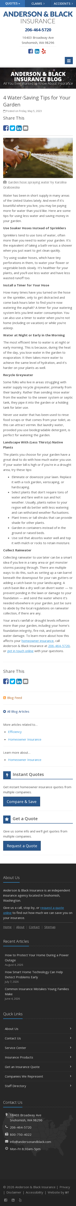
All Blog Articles (18, 711)
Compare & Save (22, 801)
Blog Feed (14, 697)
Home (7, 927)
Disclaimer (13, 1192)
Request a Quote (22, 845)
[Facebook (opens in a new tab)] (30, 51)
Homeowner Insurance (24, 739)
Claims (37, 3)
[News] (28, 1200)
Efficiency (15, 732)
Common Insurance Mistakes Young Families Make (37, 993)
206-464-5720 (59, 646)
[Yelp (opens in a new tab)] (43, 51)
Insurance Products (19, 1057)
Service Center (15, 1048)
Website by (58, 1192)
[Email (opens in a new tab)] (25, 128)
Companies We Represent (24, 1076)
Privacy (65, 1187)
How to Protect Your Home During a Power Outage (37, 960)
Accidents (62, 3)
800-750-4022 (20, 1134)
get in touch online (20, 651)
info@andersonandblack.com (30, 1142)
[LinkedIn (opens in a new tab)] (37, 51)
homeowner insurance (38, 641)
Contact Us (13, 1038)
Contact (34, 927)
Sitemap (50, 927)
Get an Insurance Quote (22, 1067)
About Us (11, 1029)
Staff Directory (15, 1086)
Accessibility (34, 1192)
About (20, 927)
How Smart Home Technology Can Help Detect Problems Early (34, 977)
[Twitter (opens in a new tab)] (12, 128)
